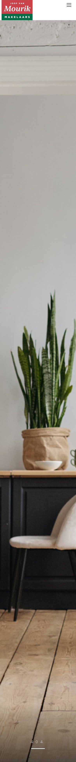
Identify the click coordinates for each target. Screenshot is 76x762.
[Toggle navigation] (69, 5)
